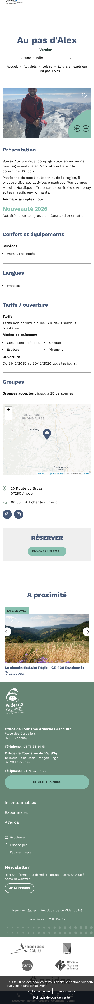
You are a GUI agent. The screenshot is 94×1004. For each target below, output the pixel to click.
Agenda (12, 822)
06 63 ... (34, 502)
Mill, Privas (57, 919)
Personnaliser (67, 991)
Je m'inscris (19, 888)
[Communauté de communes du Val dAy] (67, 949)
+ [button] (8, 410)
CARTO (86, 473)
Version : (47, 50)
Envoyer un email (47, 551)
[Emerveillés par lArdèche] (27, 966)
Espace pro (18, 844)
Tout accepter (40, 991)
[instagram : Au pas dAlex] (18, 514)
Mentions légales (24, 910)
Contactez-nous (47, 782)
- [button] (8, 416)
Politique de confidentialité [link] (51, 997)
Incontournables (20, 802)
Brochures (18, 837)
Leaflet (40, 473)
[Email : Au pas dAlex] (7, 514)
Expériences (16, 812)
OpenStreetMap (57, 473)
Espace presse (20, 852)
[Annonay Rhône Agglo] (27, 949)
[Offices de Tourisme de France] (67, 966)
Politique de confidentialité (61, 910)
